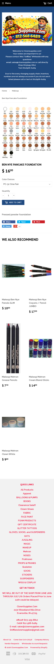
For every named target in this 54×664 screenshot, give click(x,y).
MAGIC (27, 544)
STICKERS (27, 575)
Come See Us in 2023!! (23, 640)
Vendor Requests (12, 644)
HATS (27, 536)
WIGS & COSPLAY (27, 582)
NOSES (27, 555)
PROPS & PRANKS (27, 563)
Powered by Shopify (38, 647)
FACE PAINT (27, 517)
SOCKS (27, 571)
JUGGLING (27, 540)
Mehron (27, 551)
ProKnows (27, 559)
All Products (27, 490)
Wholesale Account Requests (34, 644)
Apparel (27, 493)
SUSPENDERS (27, 578)
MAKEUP (27, 547)
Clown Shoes (27, 509)
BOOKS (27, 501)
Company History (42, 640)
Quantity (6, 191)
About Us (7, 640)
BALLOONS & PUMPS (27, 497)
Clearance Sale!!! (27, 505)
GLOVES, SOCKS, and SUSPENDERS (27, 532)
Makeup (15, 91)
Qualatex (27, 567)
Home (4, 91)
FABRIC (27, 513)
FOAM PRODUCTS (27, 520)
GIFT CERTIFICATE (27, 524)
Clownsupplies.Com (19, 647)
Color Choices (8, 179)
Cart (49, 3)
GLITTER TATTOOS (27, 528)
